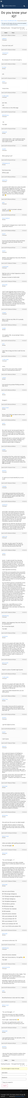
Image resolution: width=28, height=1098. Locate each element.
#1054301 (24, 230)
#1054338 (24, 1043)
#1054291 (24, 64)
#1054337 (24, 1027)
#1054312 (24, 420)
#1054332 (24, 930)
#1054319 (24, 612)
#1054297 (24, 160)
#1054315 (24, 483)
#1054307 (24, 340)
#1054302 (24, 247)
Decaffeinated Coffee (12, 20)
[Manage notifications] (24, 1094)
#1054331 (24, 881)
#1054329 (24, 833)
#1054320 (24, 633)
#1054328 (24, 812)
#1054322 (24, 673)
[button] (1, 1)
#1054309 (24, 374)
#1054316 (24, 501)
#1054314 (24, 467)
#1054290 (24, 49)
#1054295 (24, 128)
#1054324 (24, 714)
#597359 (25, 35)
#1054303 (24, 263)
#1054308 (24, 356)
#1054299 (24, 199)
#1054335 (24, 987)
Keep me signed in (8, 1082)
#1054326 (24, 743)
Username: (4, 1072)
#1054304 (24, 281)
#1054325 (24, 728)
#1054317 (24, 533)
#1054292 (24, 78)
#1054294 (24, 111)
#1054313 (24, 446)
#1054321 (24, 659)
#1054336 (24, 1001)
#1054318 (24, 550)
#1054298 (24, 176)
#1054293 (24, 92)
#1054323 (24, 696)
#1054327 (24, 782)
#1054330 (24, 849)
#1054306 (24, 324)
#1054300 (24, 214)
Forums (5, 20)
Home (2, 20)
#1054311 (24, 404)
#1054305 (24, 309)
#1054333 (24, 944)
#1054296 (24, 145)
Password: (4, 1077)
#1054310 (24, 390)
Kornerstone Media (19, 1096)
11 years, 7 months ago (6, 24)
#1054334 (24, 963)
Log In (4, 1085)
